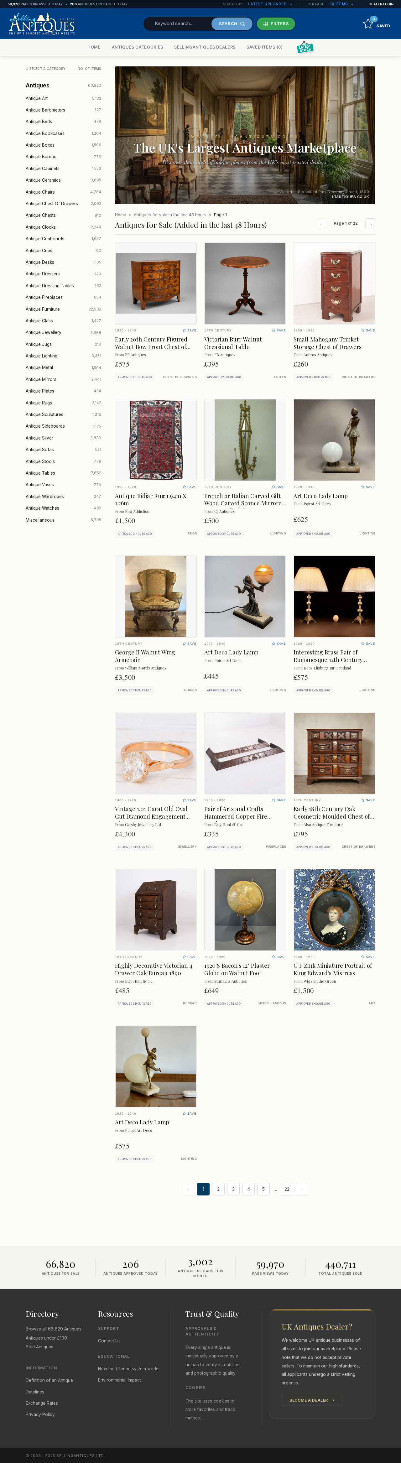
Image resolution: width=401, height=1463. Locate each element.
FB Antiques (135, 354)
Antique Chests (63, 215)
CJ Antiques (224, 511)
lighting (278, 533)
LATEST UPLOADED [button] (268, 4)
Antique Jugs (63, 344)
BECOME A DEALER (309, 1400)
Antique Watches (63, 508)
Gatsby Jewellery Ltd (143, 824)
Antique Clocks (63, 227)
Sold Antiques (39, 1346)
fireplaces (276, 846)
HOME (94, 46)
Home (120, 214)
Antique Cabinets (63, 168)
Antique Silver (63, 437)
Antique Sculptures (63, 414)
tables (279, 377)
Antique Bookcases (63, 133)
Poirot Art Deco (317, 503)
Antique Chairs (63, 192)
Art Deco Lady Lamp (321, 496)
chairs (190, 690)
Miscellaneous (63, 520)
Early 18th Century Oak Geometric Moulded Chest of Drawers (332, 816)
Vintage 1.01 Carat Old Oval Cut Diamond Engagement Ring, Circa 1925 (151, 816)
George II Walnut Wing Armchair (145, 656)
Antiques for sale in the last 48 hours (170, 214)
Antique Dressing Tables (63, 285)
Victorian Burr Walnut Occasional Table (233, 343)
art (372, 1003)
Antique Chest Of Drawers (63, 203)
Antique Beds (63, 121)
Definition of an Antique (49, 1380)
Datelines (35, 1391)
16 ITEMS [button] (339, 4)
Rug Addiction (137, 511)
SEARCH (228, 23)
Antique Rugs (63, 402)
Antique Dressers (63, 273)
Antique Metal (63, 367)
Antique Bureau (63, 156)
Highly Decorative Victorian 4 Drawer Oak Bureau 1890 (153, 969)
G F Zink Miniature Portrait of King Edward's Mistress (333, 969)
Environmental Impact (119, 1379)
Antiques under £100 (46, 1338)
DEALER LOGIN (381, 4)
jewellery (187, 846)
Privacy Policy (40, 1414)
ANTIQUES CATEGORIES (137, 46)
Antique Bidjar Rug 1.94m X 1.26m (150, 499)
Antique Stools (63, 461)
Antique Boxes (63, 145)
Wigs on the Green (320, 981)
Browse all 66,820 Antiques (53, 1328)
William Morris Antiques (145, 667)
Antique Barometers (63, 109)
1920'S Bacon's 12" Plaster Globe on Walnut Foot (237, 969)
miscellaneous (272, 1003)
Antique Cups (63, 250)
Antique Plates (63, 390)
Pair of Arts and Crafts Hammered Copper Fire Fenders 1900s (235, 816)
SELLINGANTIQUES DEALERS (205, 46)
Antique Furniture (63, 309)
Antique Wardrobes (63, 496)
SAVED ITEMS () (265, 46)
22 (286, 1189)
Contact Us (109, 1340)
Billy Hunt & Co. (228, 824)
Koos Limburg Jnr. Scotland (327, 667)
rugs (192, 533)
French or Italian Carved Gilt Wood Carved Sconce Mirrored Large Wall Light (244, 503)
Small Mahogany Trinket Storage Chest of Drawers (328, 343)
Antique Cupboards (63, 238)
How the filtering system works (128, 1368)
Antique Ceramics (63, 180)
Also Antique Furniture (323, 824)
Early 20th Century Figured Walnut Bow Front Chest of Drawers (151, 346)
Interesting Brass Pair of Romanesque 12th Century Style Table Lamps (328, 659)
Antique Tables (63, 473)
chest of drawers (180, 377)
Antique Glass (63, 320)
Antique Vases (63, 484)
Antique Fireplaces (63, 297)
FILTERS (280, 23)
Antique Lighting (63, 355)
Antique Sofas (63, 449)
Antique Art (63, 98)
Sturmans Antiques (230, 981)
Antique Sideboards (63, 426)
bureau (190, 1003)
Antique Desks (63, 262)
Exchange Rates (42, 1403)
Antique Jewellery (63, 332)
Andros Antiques (318, 354)
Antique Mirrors (63, 379)
